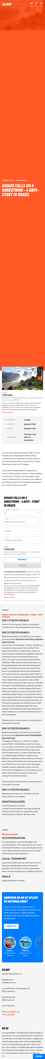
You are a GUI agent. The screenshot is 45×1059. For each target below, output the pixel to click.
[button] (22, 512)
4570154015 (9, 1014)
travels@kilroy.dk (13, 1012)
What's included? (7, 412)
